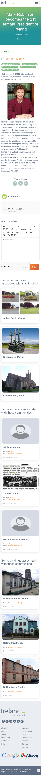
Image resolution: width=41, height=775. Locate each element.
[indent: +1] (7, 229)
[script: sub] (31, 226)
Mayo (11, 452)
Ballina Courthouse (13, 643)
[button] (17, 229)
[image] (12, 235)
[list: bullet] (26, 226)
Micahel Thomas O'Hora (15, 539)
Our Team (5, 731)
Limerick (12, 498)
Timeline (20, 39)
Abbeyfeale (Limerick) (10, 69)
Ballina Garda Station (14, 687)
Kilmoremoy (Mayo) (30, 64)
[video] (15, 235)
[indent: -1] (4, 229)
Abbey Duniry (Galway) (10, 64)
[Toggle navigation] (36, 3)
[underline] (10, 226)
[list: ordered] (23, 226)
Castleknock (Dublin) (9, 67)
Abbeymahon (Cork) (28, 67)
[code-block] (18, 226)
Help (3, 744)
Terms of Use (27, 738)
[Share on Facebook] (15, 183)
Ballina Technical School (16, 598)
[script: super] (34, 226)
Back (6, 51)
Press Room (5, 738)
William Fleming (11, 447)
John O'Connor (11, 493)
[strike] (13, 226)
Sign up (25, 747)
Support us (26, 741)
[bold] (4, 226)
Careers (25, 744)
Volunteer (25, 728)
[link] (8, 235)
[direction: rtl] (12, 229)
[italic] (7, 226)
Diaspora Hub (27, 731)
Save (36, 267)
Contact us (5, 741)
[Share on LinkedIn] (26, 183)
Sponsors (4, 734)
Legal (24, 734)
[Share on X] (20, 183)
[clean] (4, 235)
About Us (4, 728)
